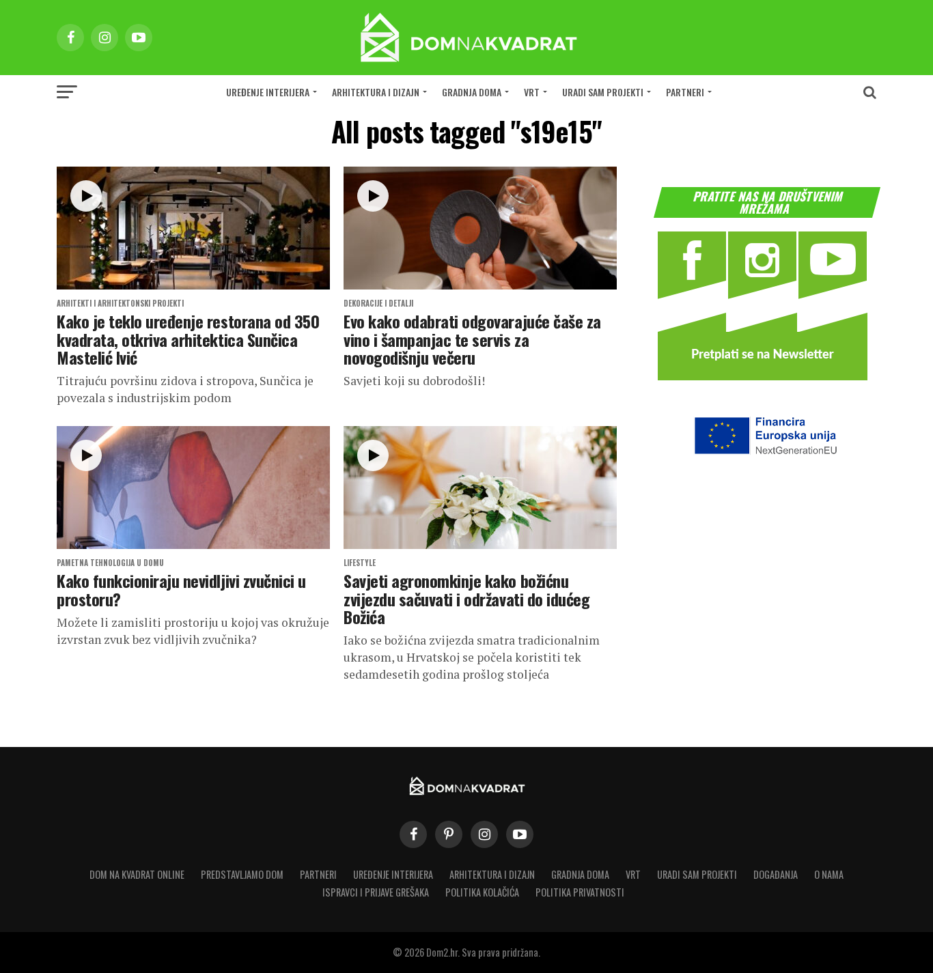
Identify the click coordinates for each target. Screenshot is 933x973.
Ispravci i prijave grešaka (375, 892)
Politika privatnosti (579, 892)
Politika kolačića (482, 892)
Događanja (775, 874)
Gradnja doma (471, 92)
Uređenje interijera (267, 92)
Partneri (685, 92)
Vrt (532, 92)
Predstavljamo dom (242, 874)
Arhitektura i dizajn (375, 92)
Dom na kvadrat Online (136, 874)
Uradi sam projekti (602, 92)
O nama (829, 874)
